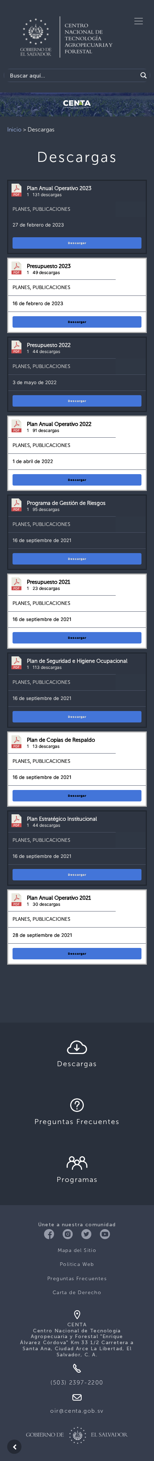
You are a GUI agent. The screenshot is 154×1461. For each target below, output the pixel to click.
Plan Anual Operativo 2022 (59, 424)
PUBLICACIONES (51, 209)
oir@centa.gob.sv (77, 1410)
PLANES (21, 209)
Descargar (77, 243)
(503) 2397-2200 (77, 1382)
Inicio (14, 129)
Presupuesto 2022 (49, 345)
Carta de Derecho (77, 1292)
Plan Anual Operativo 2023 (59, 188)
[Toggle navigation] (138, 21)
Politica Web (77, 1264)
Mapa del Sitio (77, 1250)
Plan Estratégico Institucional (62, 819)
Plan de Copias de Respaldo (61, 740)
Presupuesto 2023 (49, 266)
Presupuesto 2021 (48, 582)
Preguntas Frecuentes (77, 1279)
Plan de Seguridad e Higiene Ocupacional (77, 661)
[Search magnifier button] (144, 75)
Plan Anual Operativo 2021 (59, 898)
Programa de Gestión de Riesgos (66, 503)
